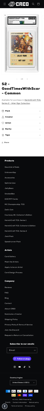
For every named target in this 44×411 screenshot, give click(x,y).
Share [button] (6, 142)
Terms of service (17, 406)
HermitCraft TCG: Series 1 (16, 220)
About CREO (10, 309)
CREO (21, 399)
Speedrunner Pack (13, 242)
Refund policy (34, 402)
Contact (8, 303)
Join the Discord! (12, 330)
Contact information (20, 402)
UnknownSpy (10, 172)
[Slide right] (27, 79)
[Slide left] (16, 79)
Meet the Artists (12, 262)
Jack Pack (9, 236)
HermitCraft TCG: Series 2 (16, 231)
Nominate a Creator (13, 314)
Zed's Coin (9, 210)
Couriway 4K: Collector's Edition (18, 215)
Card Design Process (13, 272)
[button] (4, 4)
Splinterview (10, 183)
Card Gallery (10, 256)
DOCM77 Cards (11, 199)
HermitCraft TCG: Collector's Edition (20, 226)
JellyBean (9, 188)
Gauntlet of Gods (12, 167)
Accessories (10, 178)
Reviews (8, 287)
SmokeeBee (10, 194)
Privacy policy (30, 406)
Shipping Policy (11, 319)
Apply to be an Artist (14, 267)
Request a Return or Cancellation (19, 335)
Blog (7, 298)
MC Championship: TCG (15, 204)
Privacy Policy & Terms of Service (19, 325)
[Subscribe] (34, 350)
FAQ (6, 293)
